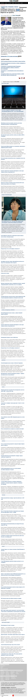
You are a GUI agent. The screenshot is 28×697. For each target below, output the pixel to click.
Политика (2, 671)
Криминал (12, 672)
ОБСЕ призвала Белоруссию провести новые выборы (13, 61)
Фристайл (7, 679)
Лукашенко (11, 6)
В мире (2, 666)
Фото (1, 667)
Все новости (3, 665)
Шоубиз (3, 360)
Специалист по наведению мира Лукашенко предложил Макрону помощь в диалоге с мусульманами (11, 67)
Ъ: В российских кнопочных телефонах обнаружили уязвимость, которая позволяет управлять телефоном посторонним (11, 483)
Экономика (3, 672)
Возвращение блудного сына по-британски (9, 337)
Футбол (2, 677)
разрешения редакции (4, 690)
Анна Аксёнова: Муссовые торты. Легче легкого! (10, 644)
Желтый (7, 673)
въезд (3, 7)
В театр (2, 674)
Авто (17, 672)
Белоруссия (4, 6)
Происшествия (19, 671)
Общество (12, 671)
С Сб (16, 15)
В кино (7, 671)
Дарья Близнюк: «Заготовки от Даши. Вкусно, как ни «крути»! (13, 634)
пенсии (16, 6)
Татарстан (13, 677)
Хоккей (2, 678)
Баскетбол (7, 677)
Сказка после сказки (5, 273)
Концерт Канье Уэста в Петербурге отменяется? (10, 248)
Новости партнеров (4, 668)
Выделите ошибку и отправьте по (11, 81)
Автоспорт (7, 678)
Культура (2, 673)
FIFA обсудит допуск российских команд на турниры (11, 598)
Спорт (3, 546)
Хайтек (17, 673)
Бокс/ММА (2, 680)
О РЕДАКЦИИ (3, 687)
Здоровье (7, 674)
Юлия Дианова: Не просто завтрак (7, 625)
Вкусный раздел (6, 622)
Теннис (2, 679)
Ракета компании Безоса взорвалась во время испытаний (12, 428)
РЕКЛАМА (8, 687)
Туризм (12, 673)
